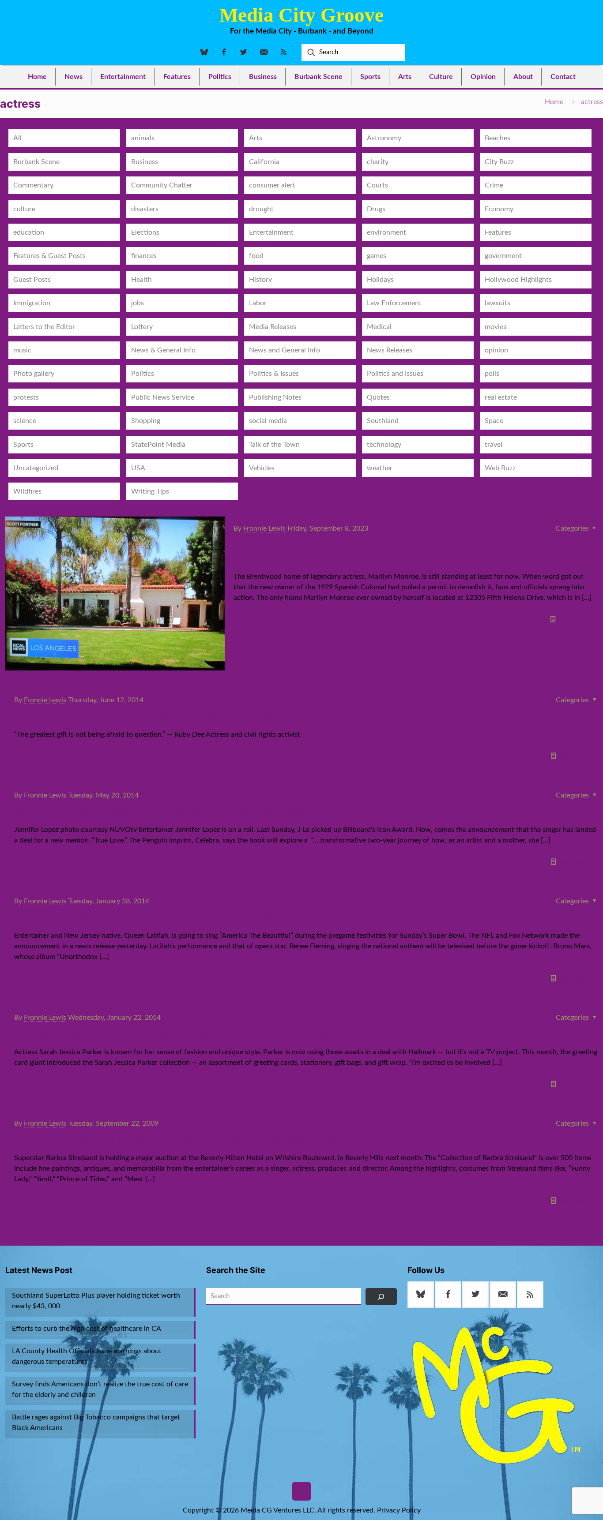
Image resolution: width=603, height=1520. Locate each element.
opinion (496, 350)
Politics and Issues (395, 373)
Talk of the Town (274, 444)
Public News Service (162, 397)
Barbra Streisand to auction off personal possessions (174, 1138)
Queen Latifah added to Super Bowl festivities (152, 916)
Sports (23, 444)
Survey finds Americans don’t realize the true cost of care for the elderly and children (100, 1389)
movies (495, 326)
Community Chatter (161, 185)
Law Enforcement (394, 303)
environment (386, 232)
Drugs (376, 209)
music (22, 350)
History (260, 279)
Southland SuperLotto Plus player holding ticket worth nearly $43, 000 (96, 1301)
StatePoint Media (158, 444)
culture (24, 209)
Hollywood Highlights (518, 279)
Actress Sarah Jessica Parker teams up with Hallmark (175, 1033)
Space (494, 420)
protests (26, 397)
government (503, 255)
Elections (145, 232)
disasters (144, 209)
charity (377, 161)
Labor (258, 303)
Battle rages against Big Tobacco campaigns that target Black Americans (96, 1422)
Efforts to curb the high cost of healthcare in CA (86, 1328)
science (24, 420)
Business (144, 161)
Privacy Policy (399, 1510)
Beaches (497, 138)
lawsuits (497, 303)
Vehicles (262, 468)
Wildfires (27, 491)
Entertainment (271, 232)
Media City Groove (301, 15)
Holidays (380, 279)
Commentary (33, 185)
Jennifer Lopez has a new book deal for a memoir (161, 810)
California (264, 161)
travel (493, 444)
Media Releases (272, 326)
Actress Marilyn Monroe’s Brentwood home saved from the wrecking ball (410, 550)
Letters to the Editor (44, 326)
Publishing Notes (275, 397)
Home (554, 101)
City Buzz (499, 161)
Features (498, 232)
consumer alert (272, 185)
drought (261, 209)
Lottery (142, 326)
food (256, 255)
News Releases (389, 350)
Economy (499, 209)
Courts (377, 185)
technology (384, 444)
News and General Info (284, 350)
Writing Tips (150, 491)
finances (144, 255)
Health (141, 279)
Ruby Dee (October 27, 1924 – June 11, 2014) (147, 715)
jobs (137, 303)
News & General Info (163, 350)
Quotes (378, 397)
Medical (379, 326)
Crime (494, 185)
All (17, 138)
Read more (574, 619)
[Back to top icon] (301, 1491)
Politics (142, 373)
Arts (255, 138)
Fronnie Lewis (264, 528)
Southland (383, 420)
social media (268, 420)
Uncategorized (35, 468)
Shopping (145, 420)
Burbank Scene (36, 161)
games (376, 255)
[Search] (381, 1296)
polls (492, 373)
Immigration (31, 303)
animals (143, 138)
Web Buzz (500, 468)
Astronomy (384, 138)
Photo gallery (33, 373)
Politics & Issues (274, 373)
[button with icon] (420, 1294)
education (28, 232)
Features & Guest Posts (49, 255)
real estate (501, 397)
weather (379, 468)
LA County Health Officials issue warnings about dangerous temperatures (87, 1356)
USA (138, 468)
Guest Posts (32, 279)
